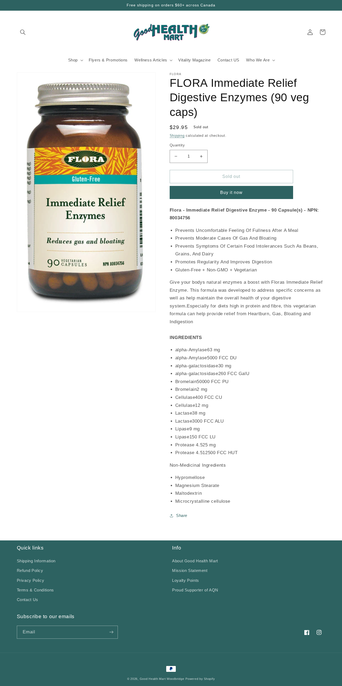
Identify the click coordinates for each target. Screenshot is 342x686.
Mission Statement (190, 570)
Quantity (177, 145)
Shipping (177, 136)
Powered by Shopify (200, 678)
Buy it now (231, 192)
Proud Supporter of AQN (195, 590)
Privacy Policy (30, 580)
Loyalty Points (185, 580)
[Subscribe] (111, 632)
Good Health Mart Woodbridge (162, 678)
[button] (23, 32)
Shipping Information (36, 561)
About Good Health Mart (195, 561)
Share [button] (181, 515)
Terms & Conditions (35, 590)
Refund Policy (30, 570)
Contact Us (27, 600)
